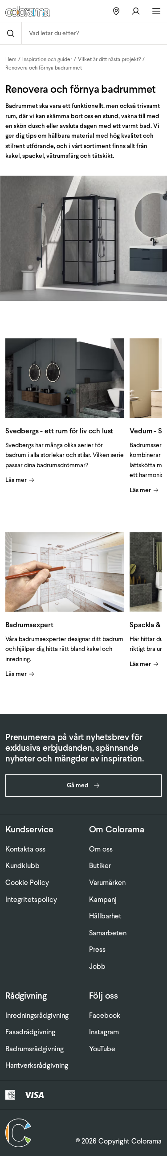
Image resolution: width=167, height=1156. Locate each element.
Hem (10, 59)
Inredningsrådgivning (37, 1015)
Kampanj (103, 899)
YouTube (102, 1048)
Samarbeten (107, 933)
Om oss (101, 849)
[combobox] (94, 33)
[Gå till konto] (136, 11)
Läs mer (16, 480)
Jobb (97, 966)
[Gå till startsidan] (30, 11)
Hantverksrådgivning (36, 1065)
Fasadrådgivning (30, 1032)
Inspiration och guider (47, 59)
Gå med (78, 785)
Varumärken (107, 882)
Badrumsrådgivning (34, 1048)
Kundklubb (22, 865)
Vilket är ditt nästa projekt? (109, 59)
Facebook (104, 1015)
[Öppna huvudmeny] (156, 11)
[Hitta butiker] (116, 11)
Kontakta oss (25, 849)
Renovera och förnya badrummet (43, 67)
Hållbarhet (105, 916)
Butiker (100, 865)
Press (97, 949)
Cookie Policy (27, 882)
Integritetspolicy (31, 899)
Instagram (104, 1032)
